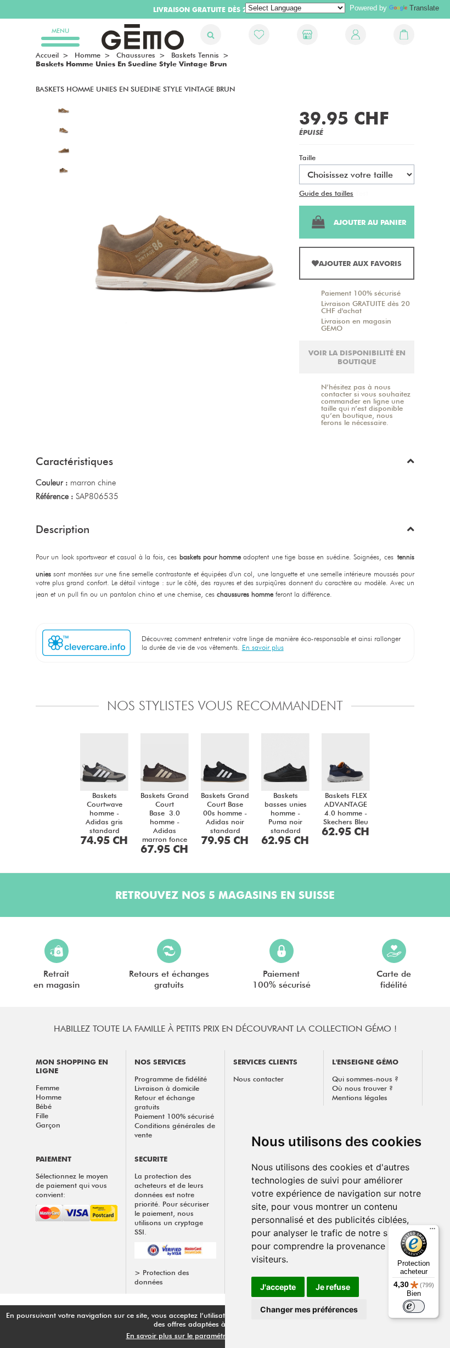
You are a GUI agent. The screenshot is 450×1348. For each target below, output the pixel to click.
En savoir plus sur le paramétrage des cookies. (203, 1335)
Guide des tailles (326, 193)
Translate (424, 8)
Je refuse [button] (333, 1287)
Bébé (44, 1106)
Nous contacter (258, 1078)
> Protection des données (161, 1277)
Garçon (48, 1124)
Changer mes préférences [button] (309, 1309)
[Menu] (432, 1231)
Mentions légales (359, 1097)
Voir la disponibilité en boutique (357, 357)
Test (362, 193)
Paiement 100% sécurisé (361, 292)
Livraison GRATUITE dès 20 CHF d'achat (365, 307)
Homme (48, 1096)
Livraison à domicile (166, 1088)
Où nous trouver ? (362, 1088)
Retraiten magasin (56, 979)
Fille (42, 1115)
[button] (225, 464)
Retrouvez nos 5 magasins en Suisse (225, 895)
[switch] (414, 1306)
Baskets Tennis (195, 54)
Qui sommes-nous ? (365, 1078)
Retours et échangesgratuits (169, 979)
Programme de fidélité (170, 1078)
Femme (47, 1087)
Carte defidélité (393, 979)
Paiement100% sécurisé (281, 979)
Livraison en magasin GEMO (356, 324)
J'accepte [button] (278, 1287)
